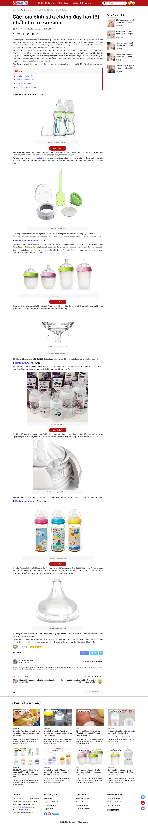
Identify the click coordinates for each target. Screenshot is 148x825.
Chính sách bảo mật (113, 798)
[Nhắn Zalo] (143, 797)
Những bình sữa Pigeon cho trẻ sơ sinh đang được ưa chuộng (125, 57)
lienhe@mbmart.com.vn (25, 813)
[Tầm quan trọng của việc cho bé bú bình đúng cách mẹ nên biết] (111, 23)
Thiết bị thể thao (63, 3)
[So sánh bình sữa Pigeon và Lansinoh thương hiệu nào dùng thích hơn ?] (58, 756)
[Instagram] (99, 662)
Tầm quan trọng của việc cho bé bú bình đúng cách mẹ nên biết (125, 22)
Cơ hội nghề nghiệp (50, 805)
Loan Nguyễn (27, 29)
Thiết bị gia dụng (85, 3)
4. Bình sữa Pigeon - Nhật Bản (25, 87)
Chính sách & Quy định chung (117, 802)
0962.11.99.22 (23, 810)
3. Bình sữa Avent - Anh (22, 83)
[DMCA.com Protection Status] (113, 811)
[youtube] (101, 662)
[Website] (92, 662)
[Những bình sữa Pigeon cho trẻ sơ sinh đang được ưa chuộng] (111, 57)
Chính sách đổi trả (82, 805)
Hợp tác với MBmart (51, 802)
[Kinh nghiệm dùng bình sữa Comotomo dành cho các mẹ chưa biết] (90, 756)
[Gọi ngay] (143, 803)
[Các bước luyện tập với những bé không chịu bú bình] (111, 69)
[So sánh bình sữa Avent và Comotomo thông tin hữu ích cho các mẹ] (121, 756)
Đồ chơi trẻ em (50, 3)
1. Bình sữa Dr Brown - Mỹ (23, 76)
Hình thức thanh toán (114, 805)
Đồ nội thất (74, 3)
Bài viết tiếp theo (93, 677)
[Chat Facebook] (143, 808)
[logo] (21, 3)
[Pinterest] (97, 662)
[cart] (129, 3)
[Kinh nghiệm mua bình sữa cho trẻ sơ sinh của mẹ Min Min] (111, 46)
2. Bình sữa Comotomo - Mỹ (24, 80)
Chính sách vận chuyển (83, 802)
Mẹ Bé (40, 3)
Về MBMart (48, 798)
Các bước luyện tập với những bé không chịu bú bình (125, 68)
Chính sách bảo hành (83, 809)
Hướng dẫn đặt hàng (82, 798)
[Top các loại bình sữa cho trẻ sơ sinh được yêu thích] (111, 34)
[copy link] (37, 34)
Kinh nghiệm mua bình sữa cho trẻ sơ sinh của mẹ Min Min (125, 45)
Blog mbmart (48, 809)
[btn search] (104, 3)
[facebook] (90, 662)
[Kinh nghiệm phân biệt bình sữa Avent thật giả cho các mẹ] (121, 717)
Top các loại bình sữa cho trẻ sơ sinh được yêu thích (125, 34)
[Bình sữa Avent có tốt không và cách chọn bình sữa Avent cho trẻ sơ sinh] (26, 717)
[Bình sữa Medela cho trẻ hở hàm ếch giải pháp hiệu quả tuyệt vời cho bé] (90, 717)
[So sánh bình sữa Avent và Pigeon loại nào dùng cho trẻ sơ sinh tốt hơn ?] (58, 717)
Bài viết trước (21, 677)
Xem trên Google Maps (27, 807)
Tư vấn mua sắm (20, 711)
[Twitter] (94, 662)
